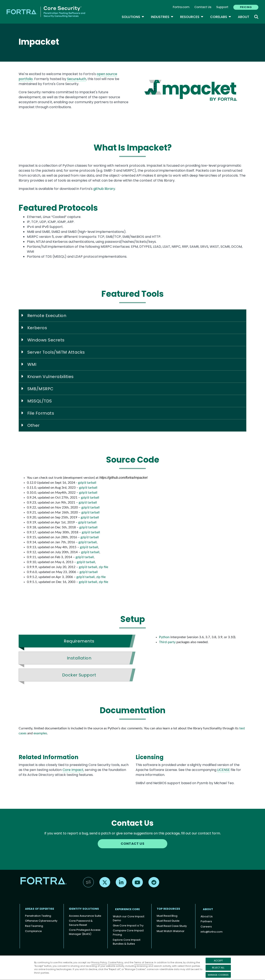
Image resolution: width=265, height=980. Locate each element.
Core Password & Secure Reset (81, 923)
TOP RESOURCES (168, 909)
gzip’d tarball (87, 482)
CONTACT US (133, 843)
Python (164, 637)
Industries (162, 16)
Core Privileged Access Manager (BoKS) (84, 932)
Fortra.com (181, 7)
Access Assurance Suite (85, 916)
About (243, 16)
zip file (103, 567)
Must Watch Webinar (170, 931)
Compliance (33, 931)
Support (222, 7)
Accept (218, 960)
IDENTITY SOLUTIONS (84, 909)
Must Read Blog (167, 916)
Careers (206, 927)
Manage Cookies (218, 974)
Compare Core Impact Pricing (128, 933)
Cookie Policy (115, 962)
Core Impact (73, 769)
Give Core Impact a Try (128, 925)
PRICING (246, 7)
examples (40, 733)
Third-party (167, 642)
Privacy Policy (99, 962)
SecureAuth (76, 79)
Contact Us (202, 7)
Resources (192, 16)
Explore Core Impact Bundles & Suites (126, 942)
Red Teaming (34, 926)
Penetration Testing (38, 916)
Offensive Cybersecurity (41, 921)
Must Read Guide (168, 921)
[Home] (46, 11)
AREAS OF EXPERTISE (39, 909)
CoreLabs (220, 16)
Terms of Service (143, 962)
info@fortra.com (212, 932)
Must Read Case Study (172, 926)
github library (104, 188)
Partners (206, 921)
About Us (207, 916)
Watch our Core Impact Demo (128, 918)
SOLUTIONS (133, 16)
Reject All (218, 967)
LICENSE (223, 769)
